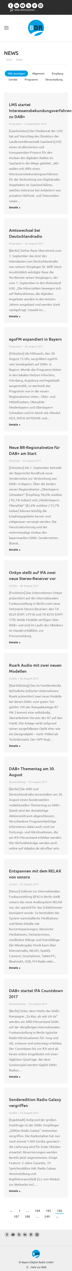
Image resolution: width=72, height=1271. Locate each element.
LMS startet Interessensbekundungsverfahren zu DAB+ (40, 110)
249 (47, 1216)
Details (13, 207)
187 (16, 1216)
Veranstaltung (54, 79)
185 (48, 1210)
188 (27, 1216)
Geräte (13, 79)
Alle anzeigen (16, 73)
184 (37, 1210)
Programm (31, 79)
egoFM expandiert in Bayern (35, 339)
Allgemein (38, 73)
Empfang (57, 73)
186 (59, 1210)
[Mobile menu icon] (6, 27)
